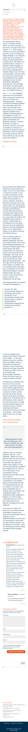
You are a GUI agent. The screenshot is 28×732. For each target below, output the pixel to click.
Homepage (9, 93)
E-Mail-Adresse (7, 634)
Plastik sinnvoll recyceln (8, 717)
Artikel (10, 50)
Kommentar (6, 615)
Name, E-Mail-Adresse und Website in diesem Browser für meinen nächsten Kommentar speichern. (12, 647)
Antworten (23, 590)
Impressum (6, 723)
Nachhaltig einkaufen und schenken (11, 708)
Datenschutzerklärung (17, 723)
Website (5, 639)
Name (4, 629)
